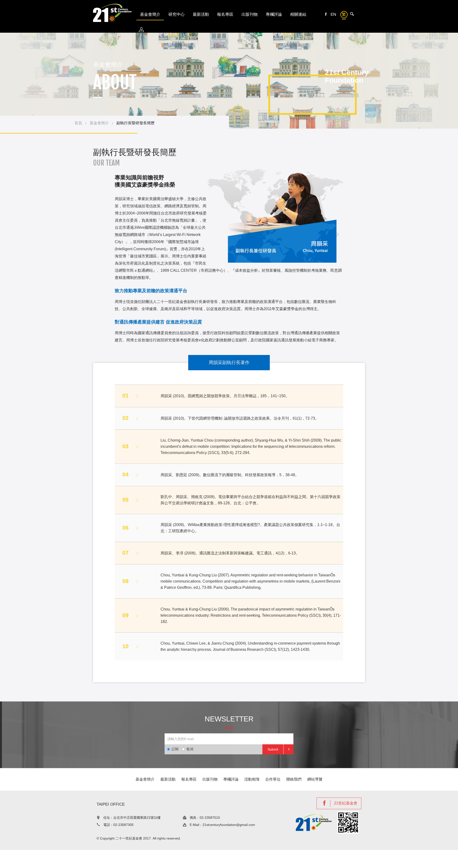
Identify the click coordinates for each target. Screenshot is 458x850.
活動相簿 (252, 779)
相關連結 (298, 14)
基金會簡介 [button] (150, 14)
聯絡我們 (294, 779)
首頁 (78, 123)
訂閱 (175, 749)
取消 (190, 749)
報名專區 (225, 14)
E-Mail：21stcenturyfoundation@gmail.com (222, 825)
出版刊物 (249, 14)
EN (333, 14)
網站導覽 (315, 779)
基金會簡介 (99, 123)
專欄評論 (274, 14)
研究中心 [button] (176, 14)
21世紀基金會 (345, 803)
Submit (273, 749)
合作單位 (273, 779)
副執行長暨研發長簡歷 (135, 123)
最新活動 (201, 14)
